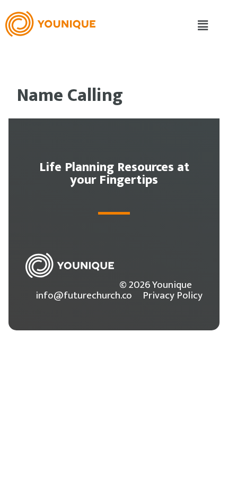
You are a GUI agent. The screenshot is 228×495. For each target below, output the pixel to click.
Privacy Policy (173, 295)
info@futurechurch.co (84, 295)
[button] (203, 26)
